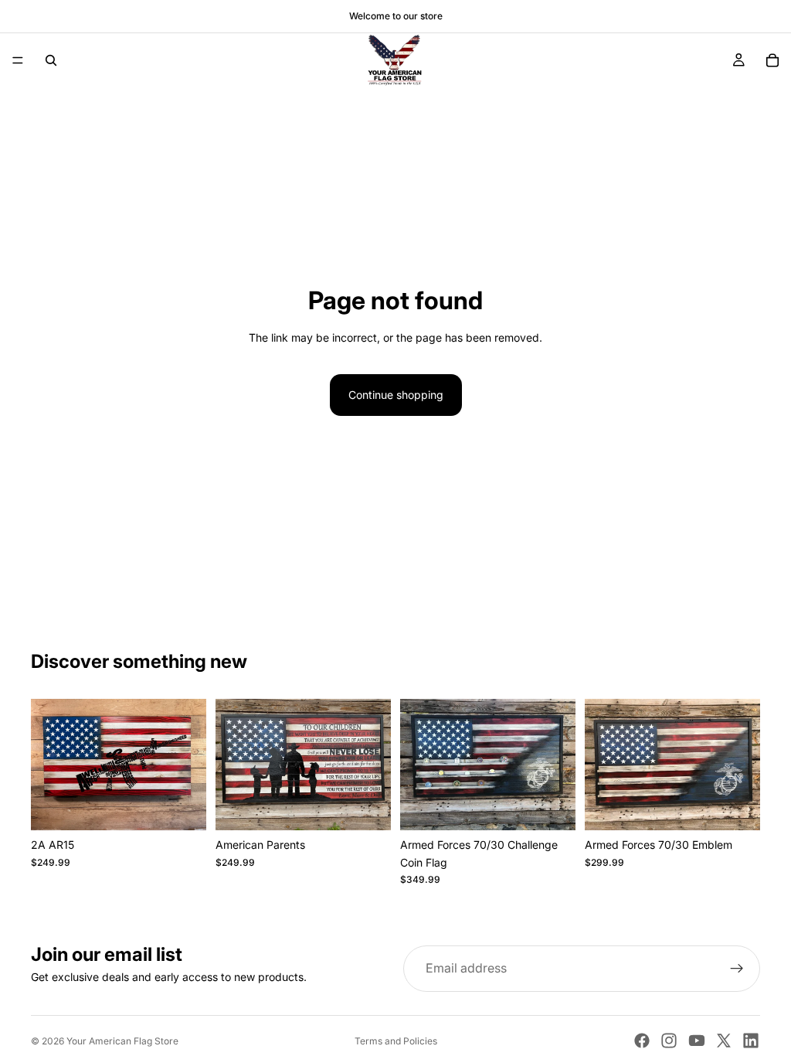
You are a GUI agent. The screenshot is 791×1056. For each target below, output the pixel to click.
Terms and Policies (396, 1041)
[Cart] (772, 60)
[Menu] (18, 60)
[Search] (51, 60)
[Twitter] (724, 1040)
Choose (195, 805)
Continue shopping (395, 394)
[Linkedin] (751, 1040)
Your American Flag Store (122, 1041)
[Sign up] (737, 968)
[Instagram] (669, 1040)
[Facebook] (642, 1040)
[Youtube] (696, 1040)
